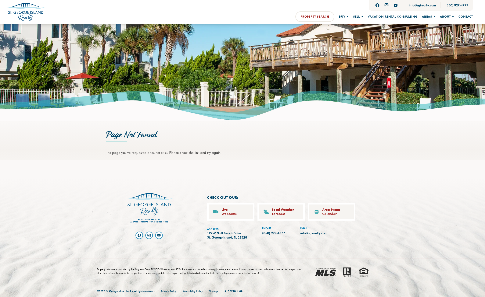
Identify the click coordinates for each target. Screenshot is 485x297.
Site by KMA (235, 291)
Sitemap (213, 291)
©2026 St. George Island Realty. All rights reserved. (126, 291)
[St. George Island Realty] (25, 12)
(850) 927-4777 (456, 5)
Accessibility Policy (192, 291)
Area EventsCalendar (331, 212)
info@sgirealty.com (422, 5)
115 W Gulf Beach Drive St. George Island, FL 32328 (227, 235)
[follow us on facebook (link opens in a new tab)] (377, 5)
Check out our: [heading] (222, 197)
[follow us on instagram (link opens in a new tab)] (386, 5)
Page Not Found (131, 135)
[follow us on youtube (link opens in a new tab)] (395, 5)
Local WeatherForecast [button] (283, 212)
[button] (344, 16)
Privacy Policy (168, 291)
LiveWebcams (229, 212)
